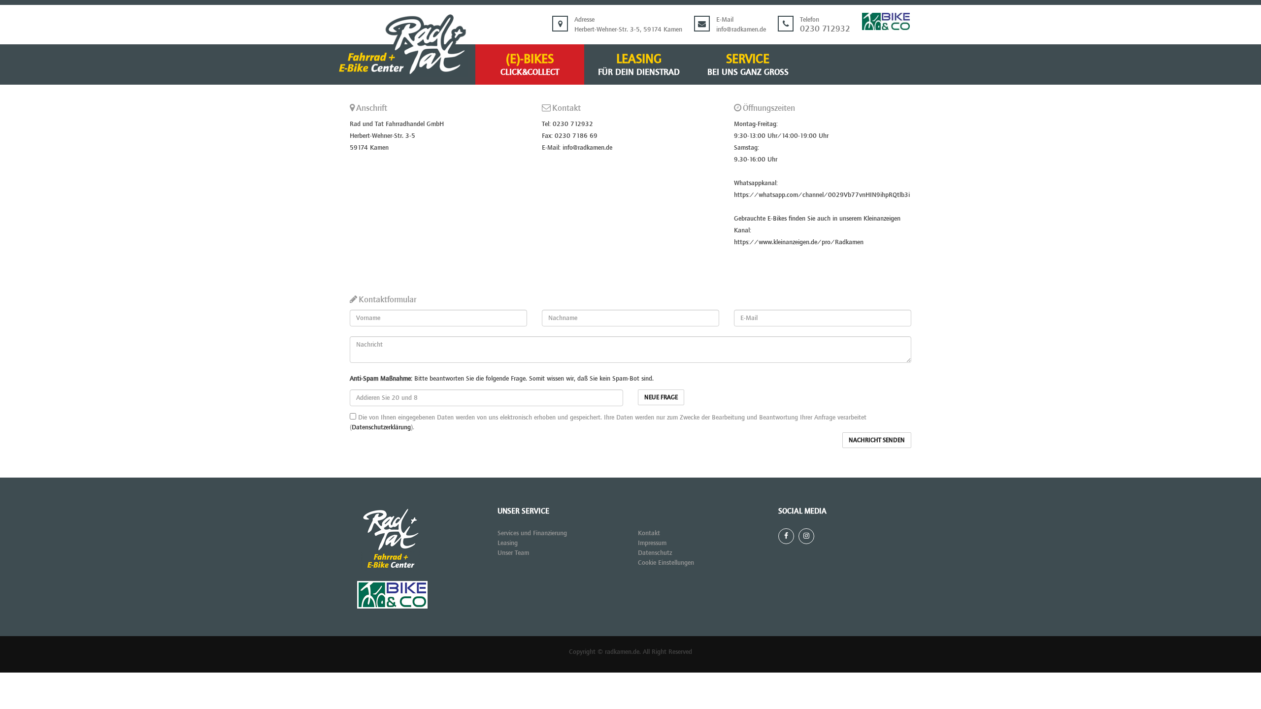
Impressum (652, 543)
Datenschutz (655, 552)
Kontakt (649, 533)
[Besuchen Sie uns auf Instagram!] (806, 536)
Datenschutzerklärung (381, 427)
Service (748, 64)
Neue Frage (661, 397)
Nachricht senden (877, 440)
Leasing (639, 64)
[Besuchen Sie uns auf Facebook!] (786, 536)
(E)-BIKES (529, 64)
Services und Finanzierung (532, 533)
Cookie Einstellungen (666, 562)
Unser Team (513, 552)
